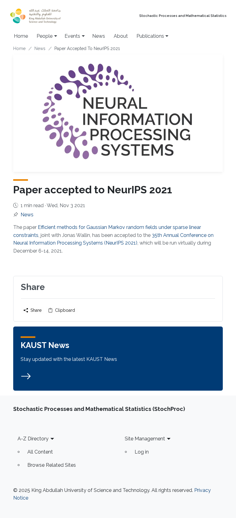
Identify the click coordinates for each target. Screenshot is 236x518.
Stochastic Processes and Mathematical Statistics (182, 16)
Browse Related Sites (51, 465)
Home (21, 36)
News (98, 36)
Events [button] (72, 36)
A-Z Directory (33, 439)
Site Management (145, 439)
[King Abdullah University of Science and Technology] (49, 16)
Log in (142, 452)
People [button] (45, 36)
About (121, 36)
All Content (40, 452)
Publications (150, 36)
